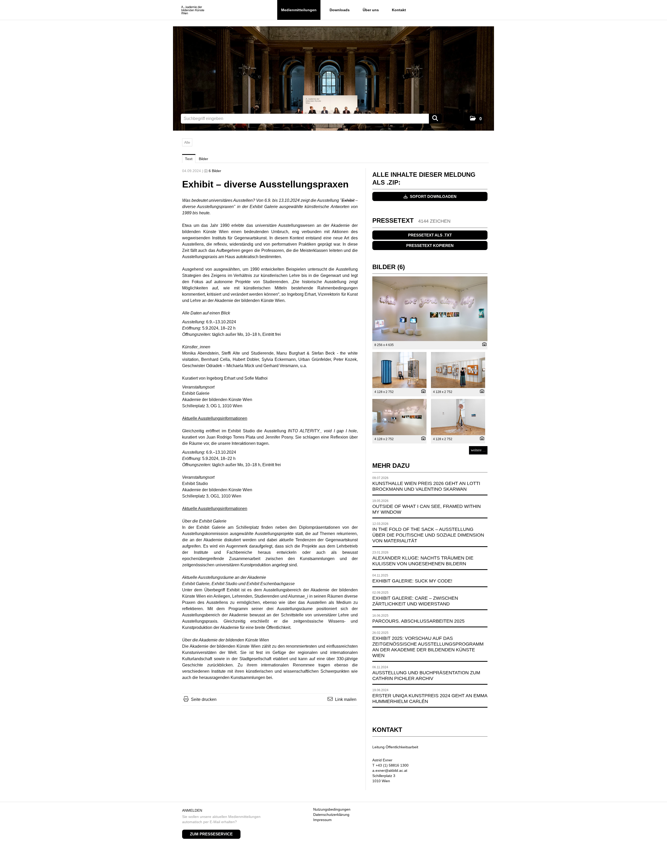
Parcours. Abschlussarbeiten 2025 (418, 621)
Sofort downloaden (432, 196)
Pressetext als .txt (430, 235)
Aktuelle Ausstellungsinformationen (214, 418)
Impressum (322, 820)
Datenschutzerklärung (331, 814)
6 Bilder (215, 171)
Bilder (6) (388, 266)
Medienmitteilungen (299, 10)
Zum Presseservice (211, 834)
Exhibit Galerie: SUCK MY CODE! (412, 581)
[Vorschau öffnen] (429, 308)
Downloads (340, 10)
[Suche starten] (435, 119)
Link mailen (345, 699)
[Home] (193, 10)
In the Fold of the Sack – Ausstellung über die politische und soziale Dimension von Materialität (428, 535)
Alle (187, 142)
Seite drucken (204, 699)
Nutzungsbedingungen (331, 809)
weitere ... (478, 450)
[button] (476, 119)
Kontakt (399, 10)
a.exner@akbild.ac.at (389, 770)
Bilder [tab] (203, 159)
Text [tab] (189, 159)
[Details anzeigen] (483, 345)
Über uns (371, 10)
